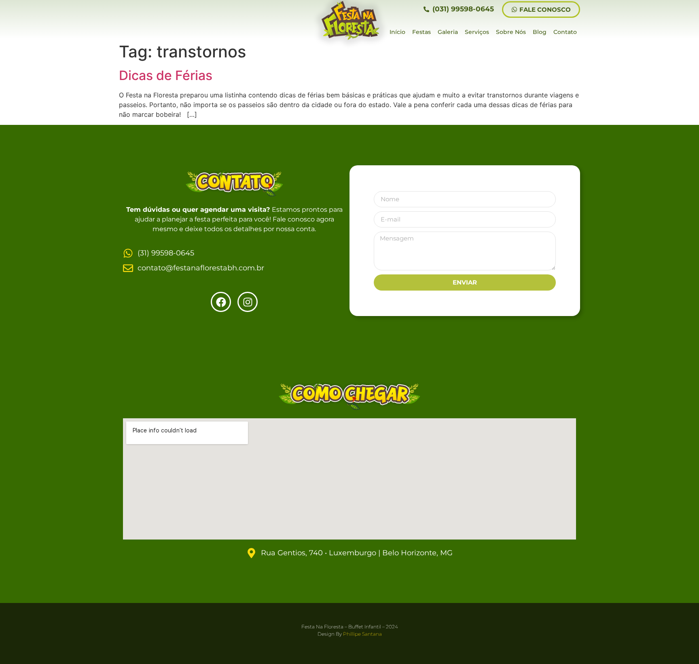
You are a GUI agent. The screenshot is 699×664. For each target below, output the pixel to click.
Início (397, 32)
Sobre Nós (511, 32)
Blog (539, 32)
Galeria (448, 32)
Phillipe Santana (362, 634)
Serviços (477, 32)
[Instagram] (247, 302)
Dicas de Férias (165, 75)
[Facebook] (221, 302)
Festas (421, 32)
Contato (565, 32)
